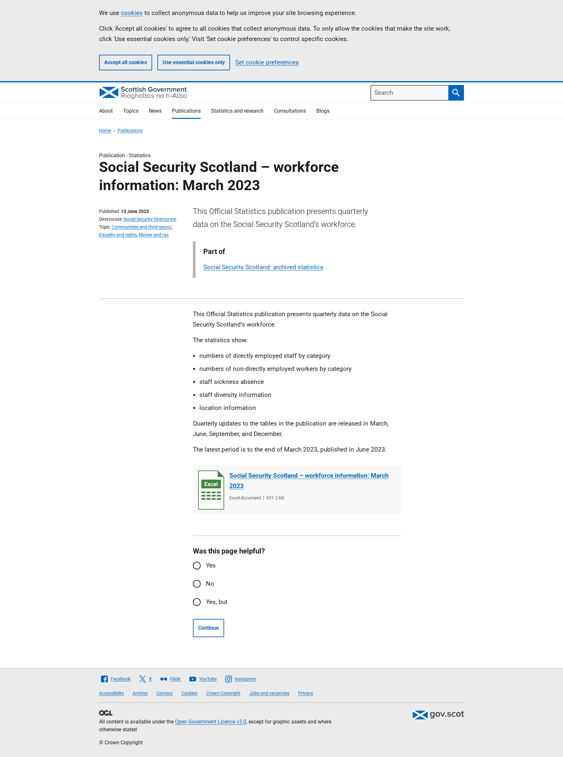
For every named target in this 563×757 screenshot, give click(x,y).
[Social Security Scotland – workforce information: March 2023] (211, 490)
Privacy (305, 693)
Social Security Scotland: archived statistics (263, 267)
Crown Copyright (223, 693)
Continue (208, 628)
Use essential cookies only (194, 62)
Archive (140, 693)
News (155, 111)
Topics (130, 111)
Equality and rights (118, 234)
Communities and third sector (141, 227)
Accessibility (111, 693)
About (106, 111)
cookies (132, 13)
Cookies (189, 693)
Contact (164, 693)
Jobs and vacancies (269, 693)
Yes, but (216, 602)
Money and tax (154, 234)
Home (105, 130)
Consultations (290, 111)
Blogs (322, 111)
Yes (211, 565)
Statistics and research (237, 111)
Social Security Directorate (149, 219)
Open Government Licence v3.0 (210, 722)
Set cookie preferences (267, 62)
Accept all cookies (125, 62)
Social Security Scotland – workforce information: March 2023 (309, 481)
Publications (186, 111)
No (210, 583)
